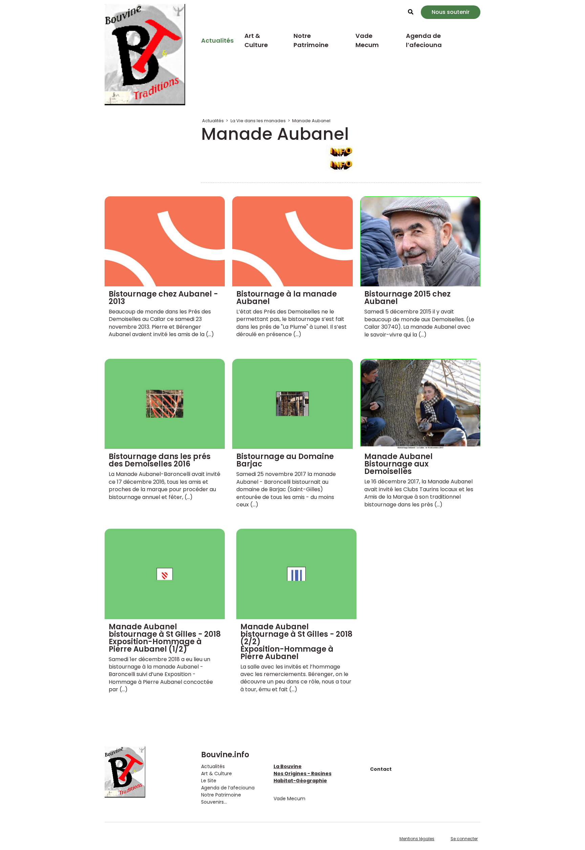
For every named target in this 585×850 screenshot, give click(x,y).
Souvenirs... (214, 802)
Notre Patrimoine (311, 40)
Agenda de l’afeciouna (424, 40)
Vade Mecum (367, 40)
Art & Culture (256, 40)
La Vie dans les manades (258, 121)
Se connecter (464, 839)
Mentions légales (416, 839)
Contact (381, 769)
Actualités (217, 40)
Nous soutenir (451, 12)
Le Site (208, 780)
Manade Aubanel (311, 121)
